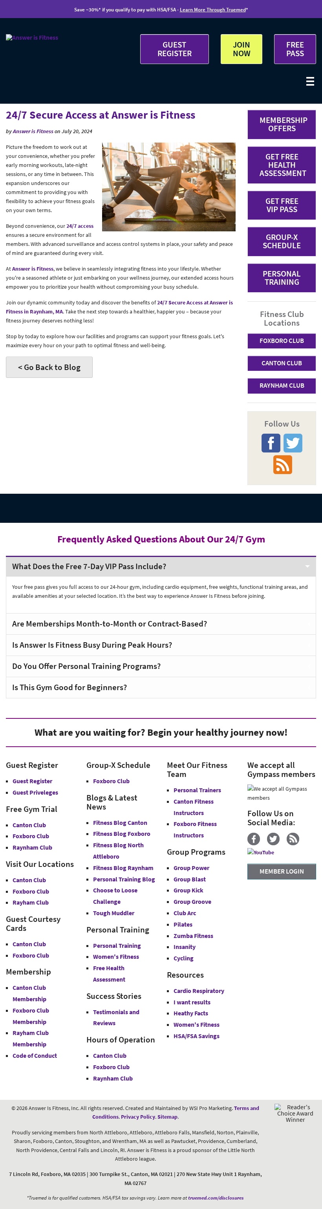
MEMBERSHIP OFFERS (283, 124)
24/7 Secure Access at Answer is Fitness (100, 115)
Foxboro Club (31, 836)
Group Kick (188, 890)
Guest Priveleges (35, 792)
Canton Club (29, 825)
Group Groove (192, 901)
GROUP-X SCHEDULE (282, 241)
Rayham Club (31, 902)
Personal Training (117, 945)
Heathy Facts (191, 1013)
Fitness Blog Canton (120, 822)
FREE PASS (295, 48)
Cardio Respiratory (199, 991)
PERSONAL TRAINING (282, 277)
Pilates (183, 924)
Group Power (191, 868)
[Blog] (296, 843)
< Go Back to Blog (49, 367)
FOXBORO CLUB (282, 340)
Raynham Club (32, 847)
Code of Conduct (35, 1055)
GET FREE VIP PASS (281, 205)
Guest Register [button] (32, 781)
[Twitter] (276, 843)
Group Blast (190, 879)
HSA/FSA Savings (197, 1036)
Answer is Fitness (33, 131)
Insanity (185, 947)
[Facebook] (256, 843)
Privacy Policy (138, 1116)
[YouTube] (263, 852)
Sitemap (167, 1116)
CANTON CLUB (282, 363)
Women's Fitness (116, 956)
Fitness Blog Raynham (123, 868)
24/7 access (79, 225)
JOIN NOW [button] (242, 48)
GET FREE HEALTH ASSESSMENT (283, 164)
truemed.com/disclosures (216, 1197)
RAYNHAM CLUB (282, 385)
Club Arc (185, 913)
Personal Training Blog (124, 879)
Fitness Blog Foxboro (121, 833)
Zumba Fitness (193, 936)
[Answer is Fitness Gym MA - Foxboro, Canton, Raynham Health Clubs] (32, 37)
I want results (192, 1002)
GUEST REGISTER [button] (174, 48)
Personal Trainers (197, 790)
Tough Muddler (113, 913)
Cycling (184, 958)
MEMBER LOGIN (282, 871)
